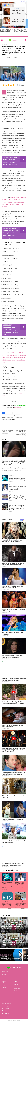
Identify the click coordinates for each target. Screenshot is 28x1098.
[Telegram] (18, 61)
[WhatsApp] (15, 61)
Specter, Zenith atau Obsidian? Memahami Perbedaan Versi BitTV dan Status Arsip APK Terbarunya (7, 904)
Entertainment (4, 44)
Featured (4, 917)
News (10, 494)
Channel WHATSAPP (20, 405)
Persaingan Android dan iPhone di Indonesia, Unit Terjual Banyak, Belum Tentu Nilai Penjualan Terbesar (20, 904)
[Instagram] (3, 1008)
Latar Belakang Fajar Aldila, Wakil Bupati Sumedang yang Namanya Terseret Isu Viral (17, 488)
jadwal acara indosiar (6, 415)
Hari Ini (14, 412)
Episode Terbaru (9, 412)
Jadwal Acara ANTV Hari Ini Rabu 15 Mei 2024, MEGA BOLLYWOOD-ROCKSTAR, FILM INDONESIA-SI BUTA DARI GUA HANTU (14, 202)
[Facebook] (8, 61)
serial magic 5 (5, 419)
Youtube (7, 1013)
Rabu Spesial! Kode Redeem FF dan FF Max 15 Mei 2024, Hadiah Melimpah (7, 432)
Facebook (7, 1006)
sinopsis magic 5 (12, 419)
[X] (11, 61)
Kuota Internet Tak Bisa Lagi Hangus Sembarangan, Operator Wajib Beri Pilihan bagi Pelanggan (17, 478)
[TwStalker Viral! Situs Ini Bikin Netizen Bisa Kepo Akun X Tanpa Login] (11, 955)
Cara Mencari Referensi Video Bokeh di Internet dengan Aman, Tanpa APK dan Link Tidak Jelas (13, 463)
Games (10, 503)
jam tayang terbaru (5, 417)
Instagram (7, 1008)
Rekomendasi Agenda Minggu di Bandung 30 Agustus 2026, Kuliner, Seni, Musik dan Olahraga (17, 497)
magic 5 (12, 417)
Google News (17, 407)
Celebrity (11, 484)
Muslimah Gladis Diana (7, 57)
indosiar (19, 412)
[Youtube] (3, 1013)
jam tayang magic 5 (15, 415)
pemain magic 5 (19, 417)
